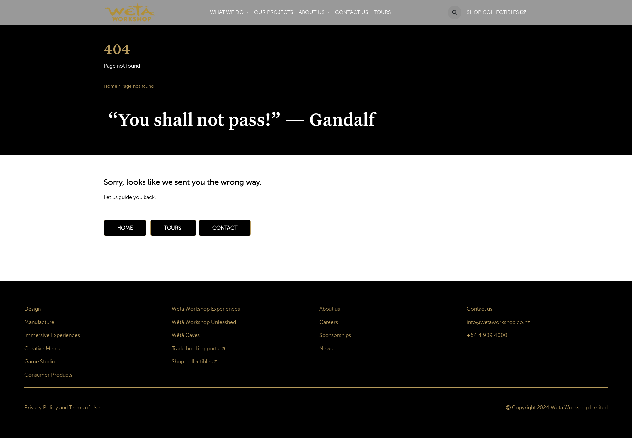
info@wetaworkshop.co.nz (498, 322)
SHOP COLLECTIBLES (493, 12)
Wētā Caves (186, 335)
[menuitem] (229, 12)
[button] (454, 12)
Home (110, 86)
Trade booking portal (196, 348)
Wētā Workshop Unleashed (204, 322)
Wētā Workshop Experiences (206, 309)
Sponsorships (335, 335)
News (326, 348)
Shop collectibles (192, 361)
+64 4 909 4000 (487, 335)
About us (329, 309)
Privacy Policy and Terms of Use (62, 407)
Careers (328, 322)
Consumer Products (48, 375)
